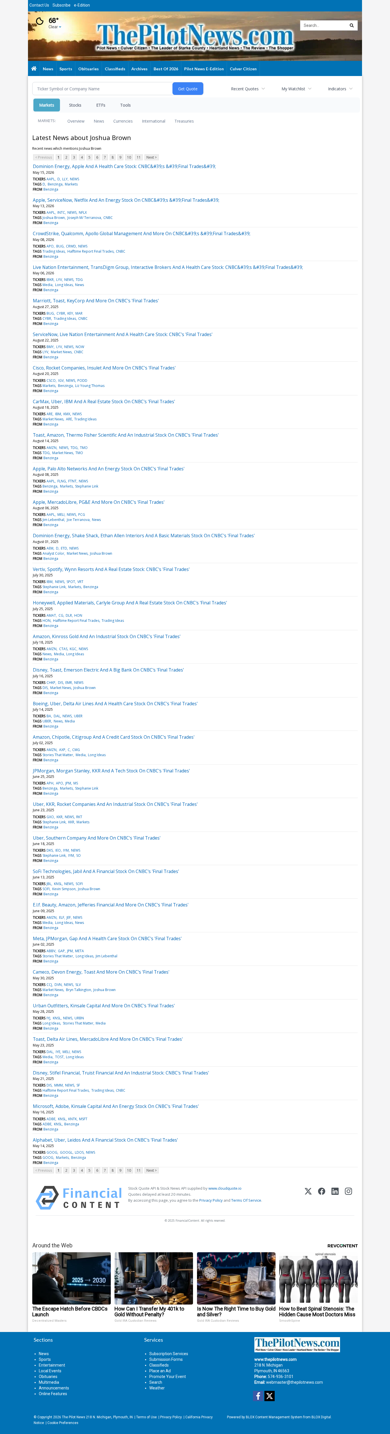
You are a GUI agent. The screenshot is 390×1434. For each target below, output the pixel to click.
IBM (58, 414)
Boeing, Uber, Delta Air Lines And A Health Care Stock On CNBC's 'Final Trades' (115, 703)
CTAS (63, 648)
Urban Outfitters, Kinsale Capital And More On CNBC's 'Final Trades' (104, 1005)
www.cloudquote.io (225, 1188)
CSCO (51, 380)
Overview (76, 121)
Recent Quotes (245, 88)
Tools (125, 105)
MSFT (83, 1119)
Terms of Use (146, 1417)
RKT (79, 816)
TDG (79, 279)
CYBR (61, 313)
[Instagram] (348, 1197)
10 (129, 157)
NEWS (74, 179)
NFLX (83, 212)
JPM (68, 783)
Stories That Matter (58, 754)
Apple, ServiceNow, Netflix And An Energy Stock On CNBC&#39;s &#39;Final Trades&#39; (126, 200)
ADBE (51, 1119)
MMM (58, 1085)
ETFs (100, 105)
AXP (62, 749)
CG (61, 615)
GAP (61, 950)
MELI (61, 514)
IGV (61, 380)
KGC (73, 648)
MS (75, 783)
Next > (151, 157)
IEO (58, 850)
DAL (57, 716)
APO (50, 246)
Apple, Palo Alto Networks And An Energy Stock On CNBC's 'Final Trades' (108, 469)
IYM (66, 850)
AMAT (51, 615)
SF (78, 1085)
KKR (60, 816)
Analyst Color (53, 553)
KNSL (58, 883)
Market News (61, 351)
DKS (50, 850)
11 (139, 157)
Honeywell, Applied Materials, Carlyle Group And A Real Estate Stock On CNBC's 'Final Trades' (130, 603)
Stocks (75, 105)
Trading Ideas (54, 251)
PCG (81, 514)
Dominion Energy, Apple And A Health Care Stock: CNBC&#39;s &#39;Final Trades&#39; (124, 166)
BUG (60, 246)
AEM (50, 548)
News (99, 121)
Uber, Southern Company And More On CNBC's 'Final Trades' (96, 838)
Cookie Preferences (62, 1423)
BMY (50, 346)
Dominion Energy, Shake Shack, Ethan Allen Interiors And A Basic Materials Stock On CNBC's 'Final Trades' (144, 535)
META (79, 950)
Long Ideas (64, 284)
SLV (78, 984)
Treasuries (184, 121)
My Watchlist (293, 88)
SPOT (71, 581)
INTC (61, 212)
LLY (65, 179)
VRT (80, 581)
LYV (59, 279)
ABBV (51, 950)
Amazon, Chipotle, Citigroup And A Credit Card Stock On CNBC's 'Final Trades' (113, 737)
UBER (78, 716)
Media (48, 284)
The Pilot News (73, 1417)
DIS (60, 682)
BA (49, 716)
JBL (49, 883)
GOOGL (66, 1152)
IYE (58, 1051)
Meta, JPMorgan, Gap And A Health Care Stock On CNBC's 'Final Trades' (107, 938)
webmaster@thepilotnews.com (294, 1382)
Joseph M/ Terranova (84, 217)
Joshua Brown (54, 217)
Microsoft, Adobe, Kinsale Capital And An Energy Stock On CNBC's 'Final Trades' (116, 1106)
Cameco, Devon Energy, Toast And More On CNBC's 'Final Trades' (101, 972)
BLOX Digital (321, 1417)
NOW (80, 346)
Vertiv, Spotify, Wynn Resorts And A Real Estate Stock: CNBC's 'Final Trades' (111, 569)
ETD (64, 548)
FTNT (72, 481)
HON (78, 615)
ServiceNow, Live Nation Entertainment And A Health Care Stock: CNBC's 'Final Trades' (122, 334)
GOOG (52, 1152)
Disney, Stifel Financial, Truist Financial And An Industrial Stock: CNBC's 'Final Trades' (121, 1073)
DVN (58, 984)
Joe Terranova (78, 519)
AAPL (51, 179)
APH (50, 783)
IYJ (48, 1018)
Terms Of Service (246, 1200)
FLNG (61, 481)
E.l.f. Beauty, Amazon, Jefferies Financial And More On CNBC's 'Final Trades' (110, 905)
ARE (50, 414)
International (153, 121)
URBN (79, 1018)
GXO (50, 816)
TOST (59, 1056)
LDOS (79, 1152)
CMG (76, 749)
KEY (70, 313)
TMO (84, 447)
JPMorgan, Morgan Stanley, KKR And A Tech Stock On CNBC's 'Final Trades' (111, 771)
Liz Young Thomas (89, 385)
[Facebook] (321, 1197)
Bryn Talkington (78, 989)
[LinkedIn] (335, 1197)
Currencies (123, 121)
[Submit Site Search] (351, 25)
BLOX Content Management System (274, 1417)
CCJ (49, 984)
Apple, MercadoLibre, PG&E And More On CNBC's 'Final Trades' (98, 502)
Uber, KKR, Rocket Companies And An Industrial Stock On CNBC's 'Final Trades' (115, 804)
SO (78, 855)
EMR (68, 682)
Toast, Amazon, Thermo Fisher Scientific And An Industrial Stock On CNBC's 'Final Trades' (126, 435)
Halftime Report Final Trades (90, 251)
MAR (79, 313)
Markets (46, 105)
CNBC (108, 217)
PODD (82, 380)
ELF (61, 917)
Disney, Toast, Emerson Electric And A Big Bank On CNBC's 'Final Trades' (108, 670)
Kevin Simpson (64, 888)
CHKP (51, 682)
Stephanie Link (86, 486)
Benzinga (55, 184)
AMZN (52, 447)
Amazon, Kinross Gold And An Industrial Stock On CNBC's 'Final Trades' (106, 636)
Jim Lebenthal (53, 519)
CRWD (71, 246)
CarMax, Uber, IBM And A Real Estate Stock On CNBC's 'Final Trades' (104, 401)
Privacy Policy (211, 1200)
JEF (69, 917)
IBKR (50, 279)
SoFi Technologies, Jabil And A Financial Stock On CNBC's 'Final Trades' (106, 871)
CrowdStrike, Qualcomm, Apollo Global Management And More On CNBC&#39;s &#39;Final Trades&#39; (141, 233)
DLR (69, 615)
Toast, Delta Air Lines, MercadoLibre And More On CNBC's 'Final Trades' (108, 1039)
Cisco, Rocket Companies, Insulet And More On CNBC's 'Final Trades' (104, 368)
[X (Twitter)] (308, 1197)
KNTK (72, 1119)
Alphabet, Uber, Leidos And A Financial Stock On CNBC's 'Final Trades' (105, 1140)
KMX (66, 414)
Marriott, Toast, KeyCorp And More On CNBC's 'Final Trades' (96, 300)
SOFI (79, 883)
